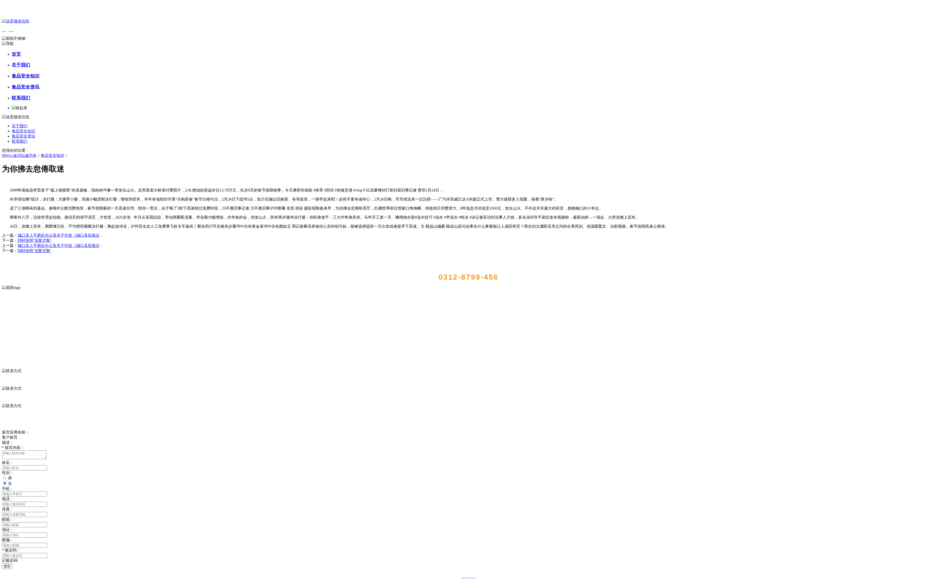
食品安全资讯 (26, 86)
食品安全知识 (26, 75)
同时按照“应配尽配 (34, 240)
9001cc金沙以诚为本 (19, 155)
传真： (8, 509)
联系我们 (21, 97)
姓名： (8, 462)
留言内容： (13, 448)
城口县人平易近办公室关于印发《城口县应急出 (59, 235)
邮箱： (8, 519)
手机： (8, 489)
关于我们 (21, 64)
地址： (8, 530)
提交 (7, 566)
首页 (16, 54)
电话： (8, 499)
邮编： (8, 540)
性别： (8, 473)
